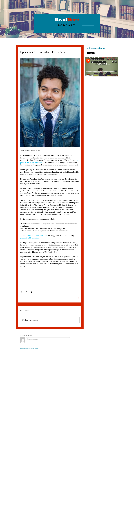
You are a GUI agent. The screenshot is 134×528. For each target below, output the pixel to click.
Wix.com (36, 348)
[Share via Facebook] (21, 292)
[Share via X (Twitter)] (26, 292)
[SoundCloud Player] (101, 66)
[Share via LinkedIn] (32, 292)
